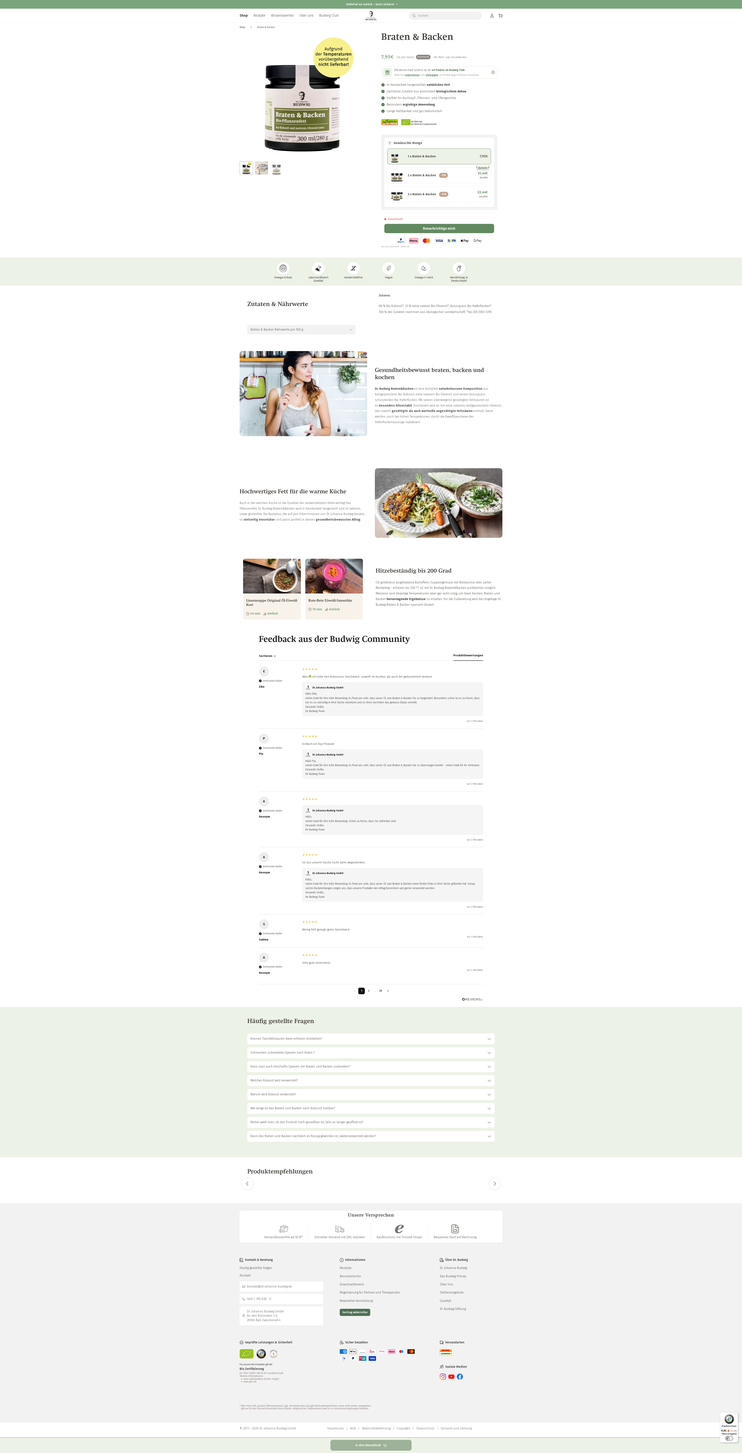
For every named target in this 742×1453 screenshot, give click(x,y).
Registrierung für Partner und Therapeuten (370, 1292)
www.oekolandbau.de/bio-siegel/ (261, 1379)
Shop (244, 15)
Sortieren (265, 656)
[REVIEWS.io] (371, 999)
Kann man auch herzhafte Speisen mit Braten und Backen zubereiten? (300, 1066)
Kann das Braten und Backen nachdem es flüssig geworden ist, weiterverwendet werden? (313, 1136)
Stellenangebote (452, 1292)
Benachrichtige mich (439, 228)
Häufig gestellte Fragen (256, 1268)
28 (380, 991)
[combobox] (448, 15)
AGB (353, 1428)
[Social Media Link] (443, 1379)
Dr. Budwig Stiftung (453, 1309)
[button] (500, 15)
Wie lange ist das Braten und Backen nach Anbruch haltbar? (292, 1108)
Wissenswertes (282, 15)
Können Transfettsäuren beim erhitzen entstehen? (286, 1038)
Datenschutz (425, 1428)
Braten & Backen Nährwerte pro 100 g (276, 329)
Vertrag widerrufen (355, 1312)
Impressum (335, 1428)
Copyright (403, 1428)
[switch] (729, 1438)
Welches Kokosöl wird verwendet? (274, 1080)
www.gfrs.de (250, 1381)
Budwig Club (329, 15)
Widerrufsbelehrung (376, 1428)
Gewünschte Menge (405, 143)
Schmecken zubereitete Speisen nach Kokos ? (282, 1052)
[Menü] (735, 1414)
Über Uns (446, 1284)
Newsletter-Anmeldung (356, 1301)
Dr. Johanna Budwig (453, 1268)
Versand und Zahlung (456, 1428)
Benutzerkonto (350, 1276)
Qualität (445, 1301)
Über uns (306, 15)
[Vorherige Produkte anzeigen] (247, 1183)
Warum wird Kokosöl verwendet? (273, 1094)
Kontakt (245, 1275)
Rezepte (259, 15)
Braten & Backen (266, 27)
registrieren (412, 74)
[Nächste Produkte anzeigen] (494, 1183)
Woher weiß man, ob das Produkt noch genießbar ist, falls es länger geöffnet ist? (306, 1122)
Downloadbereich (352, 1284)
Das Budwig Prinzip (453, 1276)
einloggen (432, 74)
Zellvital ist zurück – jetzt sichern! (370, 4)
